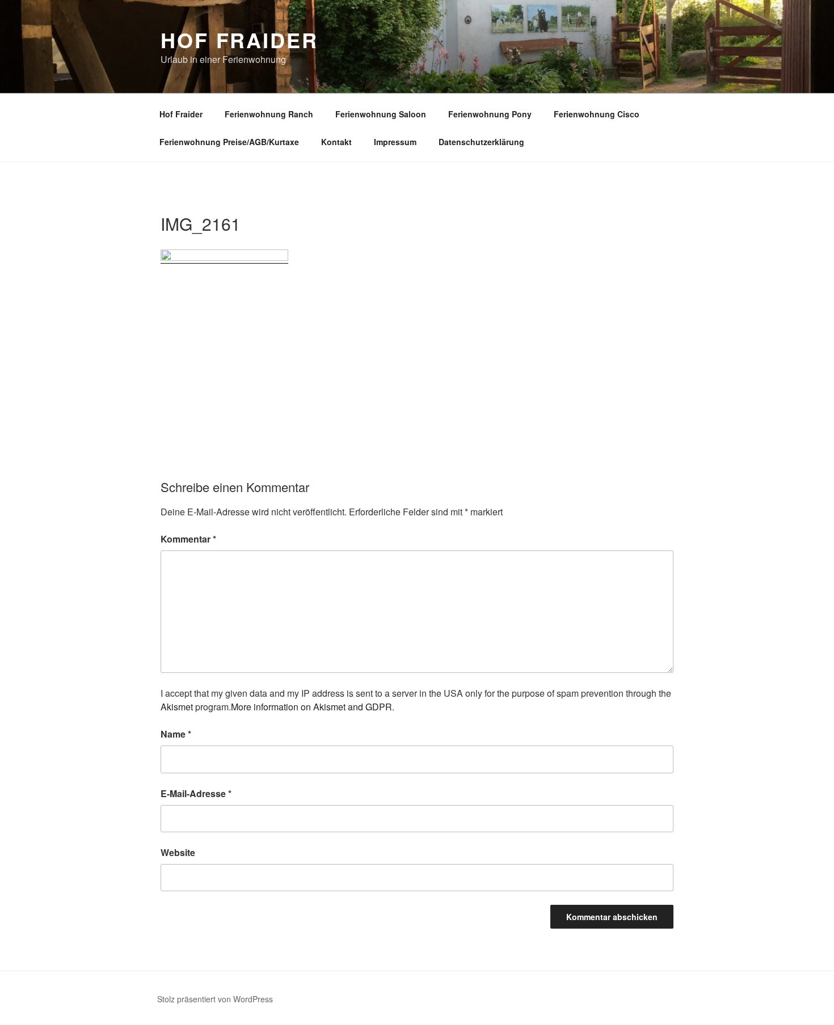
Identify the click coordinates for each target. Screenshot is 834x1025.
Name (176, 733)
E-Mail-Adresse (196, 793)
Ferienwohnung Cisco (596, 114)
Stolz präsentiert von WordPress (215, 999)
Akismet (177, 706)
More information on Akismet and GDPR (311, 706)
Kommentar (188, 538)
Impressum (395, 141)
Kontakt (336, 141)
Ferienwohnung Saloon (380, 114)
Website (178, 852)
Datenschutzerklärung (481, 141)
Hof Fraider (239, 39)
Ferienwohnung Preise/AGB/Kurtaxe (229, 141)
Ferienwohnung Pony (490, 114)
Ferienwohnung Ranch (269, 114)
